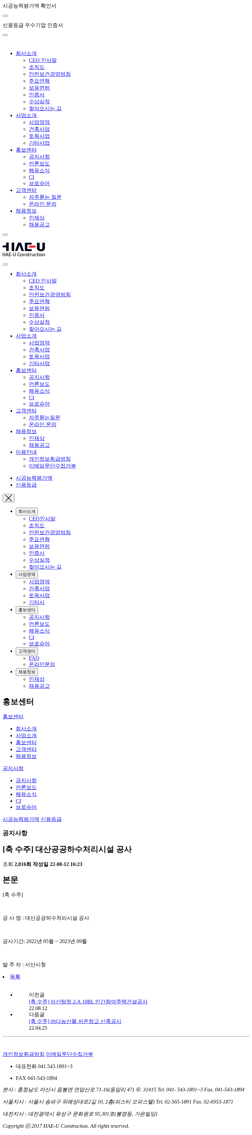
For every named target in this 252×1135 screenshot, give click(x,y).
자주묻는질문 (44, 417)
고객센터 (26, 190)
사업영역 (39, 122)
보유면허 (39, 88)
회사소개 (26, 53)
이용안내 (26, 452)
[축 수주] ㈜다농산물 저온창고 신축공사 (75, 1021)
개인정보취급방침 (50, 459)
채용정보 (26, 211)
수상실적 (39, 101)
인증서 (37, 94)
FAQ (34, 658)
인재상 (37, 218)
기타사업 (39, 143)
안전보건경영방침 (50, 74)
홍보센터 (26, 150)
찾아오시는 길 (45, 108)
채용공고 (39, 224)
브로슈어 (39, 183)
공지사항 (39, 156)
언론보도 (39, 163)
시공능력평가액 (34, 478)
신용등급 (26, 485)
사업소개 (26, 115)
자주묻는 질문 (45, 197)
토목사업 (39, 136)
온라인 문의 (42, 204)
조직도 (37, 67)
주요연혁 (39, 81)
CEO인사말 (42, 518)
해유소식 (39, 170)
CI (31, 177)
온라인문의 (42, 664)
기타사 (37, 602)
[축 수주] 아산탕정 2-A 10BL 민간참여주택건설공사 (88, 1001)
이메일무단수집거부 (52, 466)
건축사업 (39, 129)
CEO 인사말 (43, 60)
